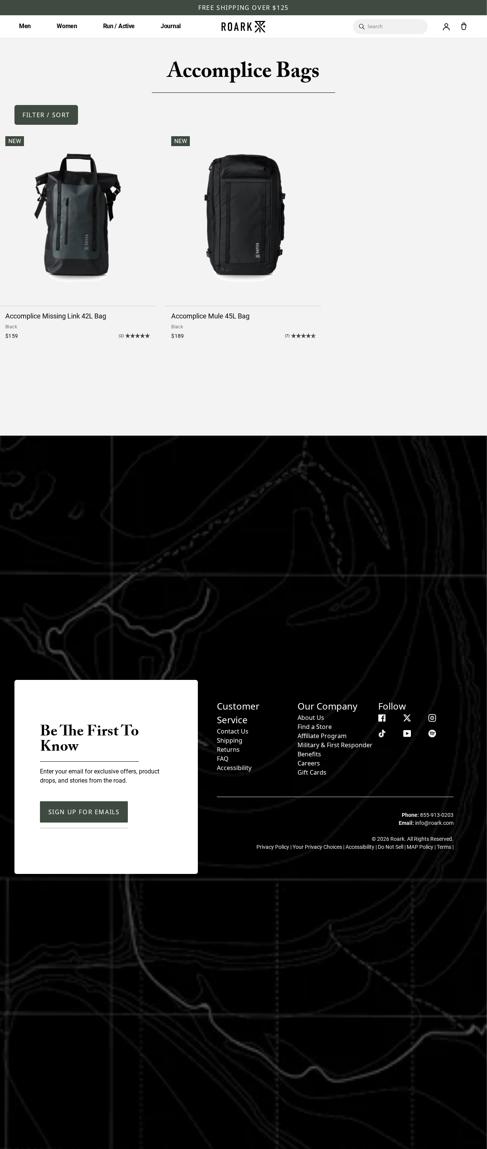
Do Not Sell (391, 847)
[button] (46, 115)
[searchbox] (393, 26)
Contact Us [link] (232, 731)
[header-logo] (243, 26)
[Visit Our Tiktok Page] (382, 733)
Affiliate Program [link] (322, 736)
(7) (287, 336)
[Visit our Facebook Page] (382, 718)
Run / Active (119, 26)
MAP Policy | (422, 847)
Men (25, 26)
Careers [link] (309, 763)
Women (67, 26)
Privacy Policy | (274, 847)
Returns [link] (228, 749)
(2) (121, 336)
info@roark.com (434, 823)
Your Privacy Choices (318, 847)
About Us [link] (311, 717)
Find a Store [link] (315, 727)
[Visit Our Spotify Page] (432, 733)
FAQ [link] (223, 758)
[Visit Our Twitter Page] (407, 718)
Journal (171, 26)
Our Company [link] (327, 706)
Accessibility (234, 768)
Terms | (445, 847)
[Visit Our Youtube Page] (407, 733)
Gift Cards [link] (312, 772)
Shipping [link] (229, 740)
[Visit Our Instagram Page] (432, 718)
